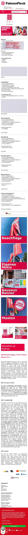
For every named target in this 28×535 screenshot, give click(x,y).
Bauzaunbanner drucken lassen (8, 417)
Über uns (3, 485)
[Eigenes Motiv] (14, 256)
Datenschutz (4, 489)
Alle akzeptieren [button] (13, 526)
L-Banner (10, 421)
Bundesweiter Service (6, 499)
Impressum (3, 490)
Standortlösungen (5, 497)
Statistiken (12, 530)
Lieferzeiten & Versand (6, 506)
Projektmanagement (6, 496)
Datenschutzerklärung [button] (7, 523)
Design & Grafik (4, 500)
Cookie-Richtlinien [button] (6, 520)
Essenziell (5, 530)
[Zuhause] (14, 3)
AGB (2, 487)
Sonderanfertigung (5, 495)
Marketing (19, 530)
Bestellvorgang (4, 505)
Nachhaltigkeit (4, 486)
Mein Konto (21, 8)
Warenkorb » (9, 7)
